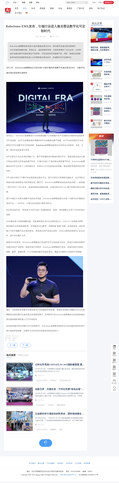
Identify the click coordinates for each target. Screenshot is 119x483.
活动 (60, 8)
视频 (23, 2)
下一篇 (25, 345)
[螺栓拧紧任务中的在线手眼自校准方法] (96, 87)
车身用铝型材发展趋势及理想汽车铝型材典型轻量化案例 (107, 73)
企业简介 (60, 463)
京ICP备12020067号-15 (68, 475)
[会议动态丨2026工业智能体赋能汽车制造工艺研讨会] (96, 62)
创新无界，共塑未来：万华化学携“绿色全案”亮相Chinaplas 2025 (59, 389)
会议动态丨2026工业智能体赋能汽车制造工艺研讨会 (107, 61)
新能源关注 (42, 8)
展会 (37, 2)
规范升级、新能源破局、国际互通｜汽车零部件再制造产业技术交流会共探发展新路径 (101, 48)
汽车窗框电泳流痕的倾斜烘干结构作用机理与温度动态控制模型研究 (107, 97)
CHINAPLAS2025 (41, 380)
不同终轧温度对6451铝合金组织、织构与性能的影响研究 (107, 109)
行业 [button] (15, 2)
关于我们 (18, 13)
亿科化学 (53, 380)
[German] (26, 12)
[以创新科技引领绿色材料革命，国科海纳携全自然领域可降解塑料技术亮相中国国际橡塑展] (19, 421)
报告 (91, 8)
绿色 (60, 429)
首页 (16, 8)
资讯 (25, 8)
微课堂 (69, 8)
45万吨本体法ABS (65, 380)
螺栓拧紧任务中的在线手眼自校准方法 (107, 85)
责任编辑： (8, 338)
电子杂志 (101, 8)
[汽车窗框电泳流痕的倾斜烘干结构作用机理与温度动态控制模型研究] (96, 99)
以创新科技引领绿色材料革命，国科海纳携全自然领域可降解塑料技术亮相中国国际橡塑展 (59, 413)
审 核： (8, 340)
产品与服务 (51, 463)
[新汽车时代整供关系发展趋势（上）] (96, 123)
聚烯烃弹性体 (61, 405)
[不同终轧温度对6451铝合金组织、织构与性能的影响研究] (96, 111)
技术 (33, 8)
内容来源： (8, 336)
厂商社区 (80, 8)
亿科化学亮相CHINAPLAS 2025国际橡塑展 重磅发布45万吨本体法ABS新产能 (60, 364)
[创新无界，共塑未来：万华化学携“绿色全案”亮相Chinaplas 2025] (19, 396)
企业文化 (69, 463)
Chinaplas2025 (40, 405)
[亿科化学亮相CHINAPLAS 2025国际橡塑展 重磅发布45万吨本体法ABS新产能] (19, 372)
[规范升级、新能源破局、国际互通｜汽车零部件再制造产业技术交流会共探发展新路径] (101, 35)
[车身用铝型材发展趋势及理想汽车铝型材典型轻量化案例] (96, 75)
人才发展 (78, 463)
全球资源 (87, 463)
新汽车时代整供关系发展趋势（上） (107, 122)
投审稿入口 (108, 2)
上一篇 (12, 345)
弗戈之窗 (41, 463)
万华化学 (51, 405)
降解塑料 (53, 429)
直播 (30, 2)
